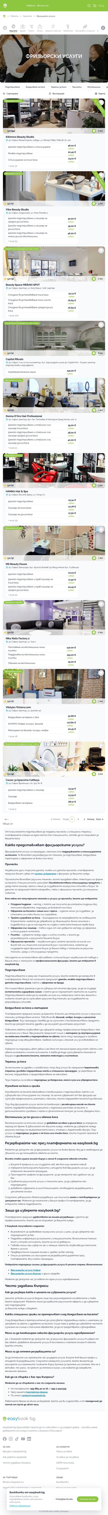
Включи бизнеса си (13, 1482)
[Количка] (94, 5)
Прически (77, 87)
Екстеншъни (93, 87)
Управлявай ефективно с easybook (22, 1487)
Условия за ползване (67, 1457)
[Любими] (101, 102)
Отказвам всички (64, 1499)
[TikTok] (17, 1439)
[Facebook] (5, 1439)
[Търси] (89, 5)
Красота (27, 16)
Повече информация (20, 1506)
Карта (102, 93)
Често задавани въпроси (17, 1462)
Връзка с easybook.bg (14, 1451)
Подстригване (12, 87)
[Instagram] (11, 1439)
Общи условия (64, 1451)
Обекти (14, 16)
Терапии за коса (58, 87)
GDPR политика (65, 1462)
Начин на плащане (66, 1487)
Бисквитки (62, 1482)
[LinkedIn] (29, 1439)
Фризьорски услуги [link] (46, 16)
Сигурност (62, 1468)
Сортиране (12, 93)
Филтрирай (58, 93)
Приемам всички (88, 1499)
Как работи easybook (15, 1457)
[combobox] (7, 819)
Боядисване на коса (35, 87)
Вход (101, 5)
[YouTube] (23, 1439)
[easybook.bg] (5, 5)
